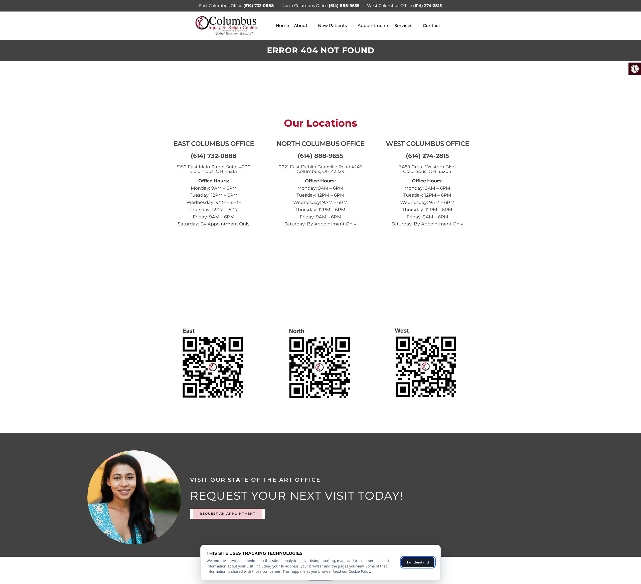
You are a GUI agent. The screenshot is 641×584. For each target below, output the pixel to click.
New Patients (332, 25)
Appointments (373, 25)
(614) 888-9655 (344, 5)
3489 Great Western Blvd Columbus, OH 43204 (427, 169)
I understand (418, 562)
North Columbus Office (305, 5)
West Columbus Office (390, 5)
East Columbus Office (221, 5)
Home (282, 25)
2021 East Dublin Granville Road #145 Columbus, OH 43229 (320, 169)
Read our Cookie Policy (351, 571)
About (300, 25)
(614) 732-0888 (258, 5)
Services (403, 25)
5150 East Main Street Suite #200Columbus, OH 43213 (214, 169)
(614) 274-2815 (427, 5)
